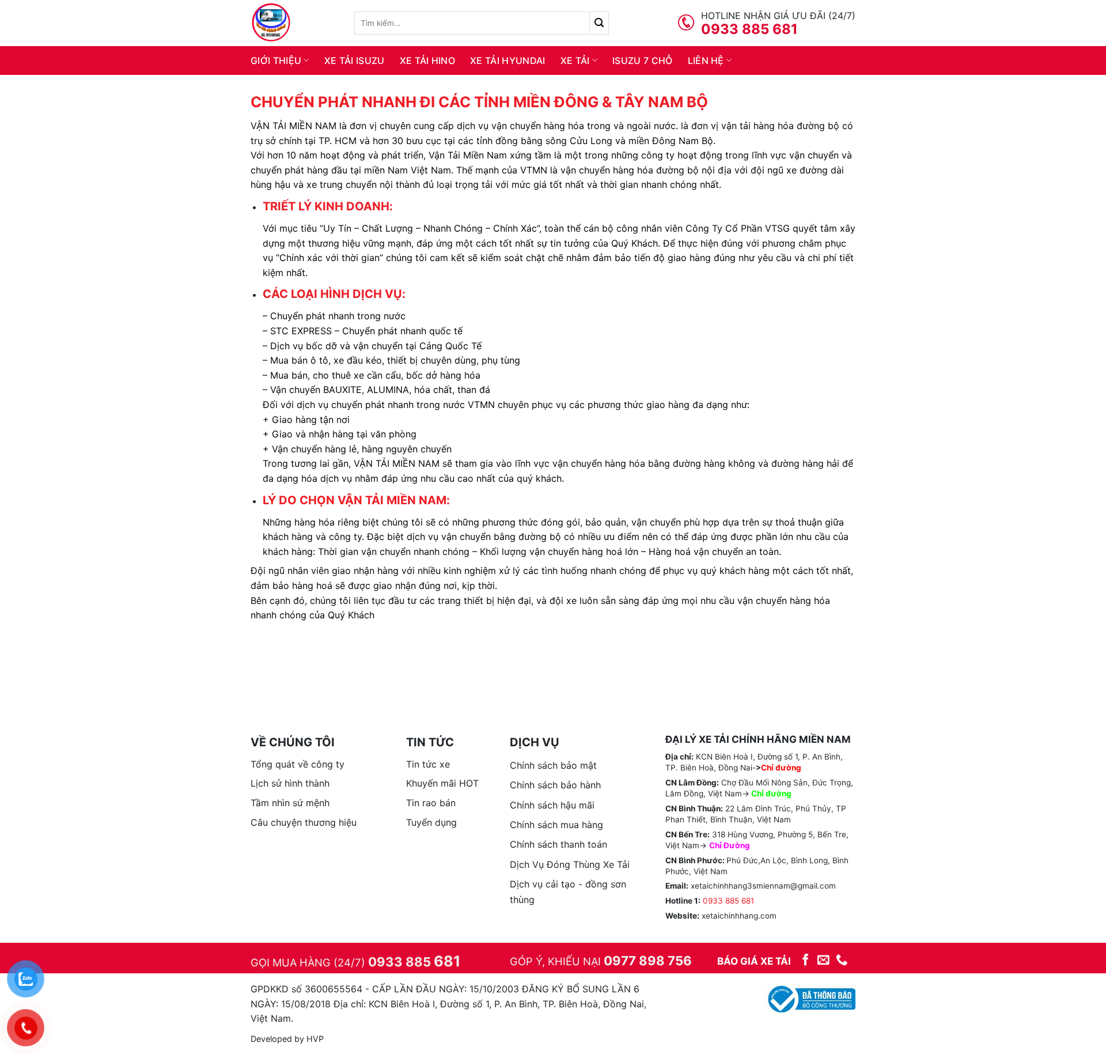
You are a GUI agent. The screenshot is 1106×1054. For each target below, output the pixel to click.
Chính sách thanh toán (558, 844)
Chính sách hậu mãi (552, 805)
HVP (315, 1039)
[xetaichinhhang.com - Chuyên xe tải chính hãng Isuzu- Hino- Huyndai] (294, 23)
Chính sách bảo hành (555, 785)
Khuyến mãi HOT (442, 783)
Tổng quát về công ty (297, 764)
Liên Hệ (706, 60)
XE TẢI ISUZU (354, 60)
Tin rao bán (431, 803)
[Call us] (842, 960)
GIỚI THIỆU (276, 60)
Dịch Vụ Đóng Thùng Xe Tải (570, 864)
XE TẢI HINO (428, 60)
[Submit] (599, 23)
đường (778, 793)
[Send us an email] (823, 960)
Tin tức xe (428, 764)
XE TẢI (575, 60)
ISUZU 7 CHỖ (642, 60)
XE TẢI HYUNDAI (507, 60)
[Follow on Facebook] (806, 960)
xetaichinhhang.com (739, 915)
